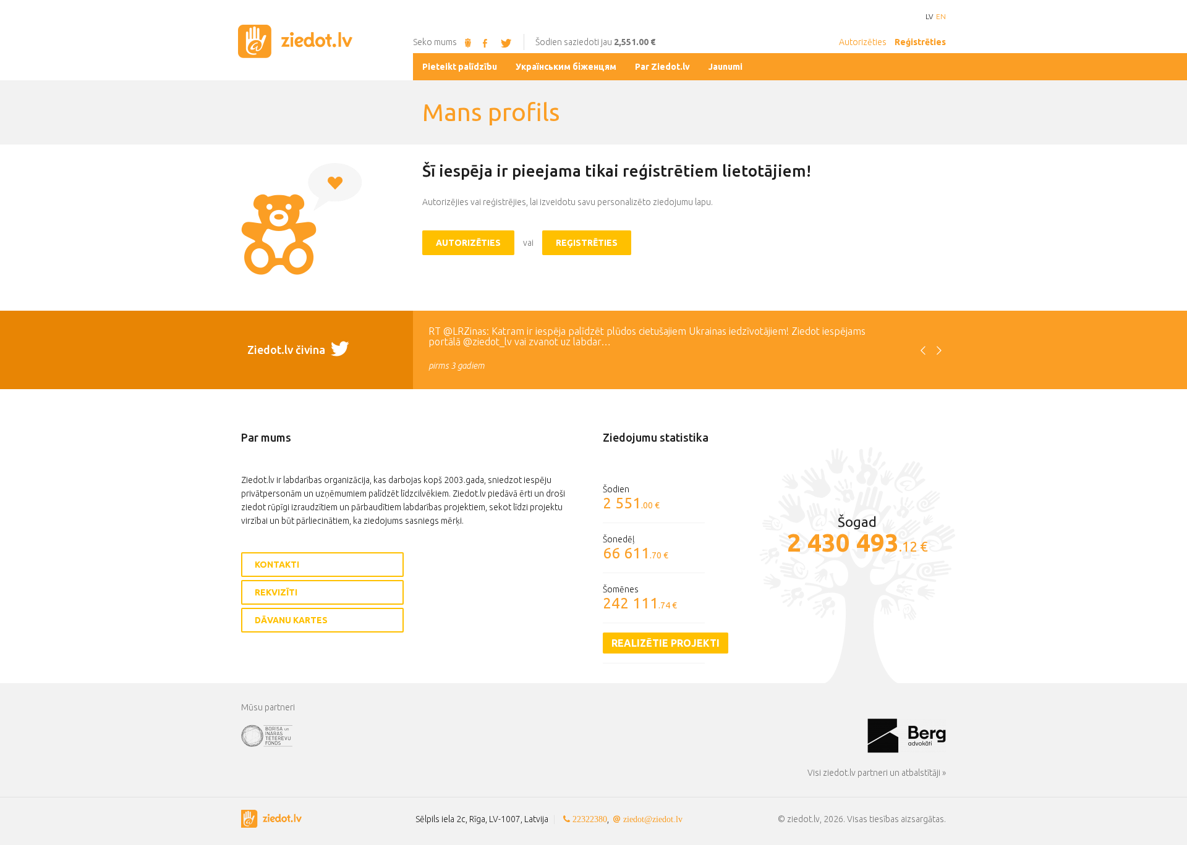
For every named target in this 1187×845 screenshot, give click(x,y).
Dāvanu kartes (291, 620)
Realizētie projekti (665, 643)
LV (929, 16)
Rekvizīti (276, 592)
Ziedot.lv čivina (287, 349)
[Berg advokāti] (906, 735)
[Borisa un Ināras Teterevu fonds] (554, 735)
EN (941, 16)
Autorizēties (863, 42)
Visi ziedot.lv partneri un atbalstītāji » (876, 773)
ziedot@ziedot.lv (653, 819)
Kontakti (277, 565)
